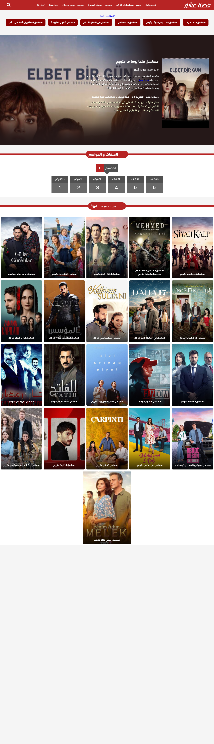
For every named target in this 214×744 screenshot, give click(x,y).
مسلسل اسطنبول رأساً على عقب (25, 22)
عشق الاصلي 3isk (141, 96)
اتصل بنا (41, 5)
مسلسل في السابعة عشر (96, 22)
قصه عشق (123, 96)
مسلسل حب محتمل (127, 22)
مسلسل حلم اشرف (195, 22)
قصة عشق (150, 5)
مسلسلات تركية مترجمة (103, 96)
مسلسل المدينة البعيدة (100, 5)
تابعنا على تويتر (107, 16)
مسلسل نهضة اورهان (73, 5)
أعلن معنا (54, 5)
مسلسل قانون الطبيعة (63, 22)
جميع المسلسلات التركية (128, 5)
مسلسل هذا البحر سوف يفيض (161, 22)
